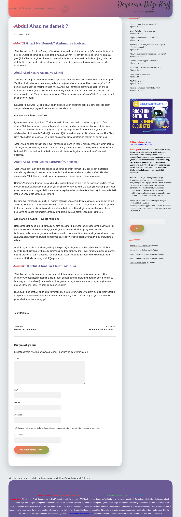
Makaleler (25, 313)
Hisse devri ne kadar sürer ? (141, 74)
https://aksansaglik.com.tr (46, 478)
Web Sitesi (18, 415)
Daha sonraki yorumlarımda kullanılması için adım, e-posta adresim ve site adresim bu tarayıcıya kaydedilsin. (59, 428)
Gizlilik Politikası (25, 8)
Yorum (16, 359)
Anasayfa (12, 8)
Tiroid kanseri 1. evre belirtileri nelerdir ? (145, 68)
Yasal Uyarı (39, 8)
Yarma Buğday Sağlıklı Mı (140, 246)
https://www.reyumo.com (20, 478)
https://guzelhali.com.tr (70, 478)
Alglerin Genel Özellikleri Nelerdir (143, 254)
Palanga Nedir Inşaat (138, 263)
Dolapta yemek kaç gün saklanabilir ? (144, 61)
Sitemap (86, 478)
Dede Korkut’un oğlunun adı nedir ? (144, 31)
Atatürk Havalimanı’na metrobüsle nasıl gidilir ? (148, 54)
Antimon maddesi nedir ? (101, 329)
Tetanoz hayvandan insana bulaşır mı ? (145, 88)
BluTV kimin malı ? (137, 81)
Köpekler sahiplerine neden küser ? (144, 38)
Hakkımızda (51, 8)
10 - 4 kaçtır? (19, 435)
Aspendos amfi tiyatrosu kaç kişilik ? (144, 24)
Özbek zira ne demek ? (26, 329)
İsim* (16, 390)
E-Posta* (17, 402)
